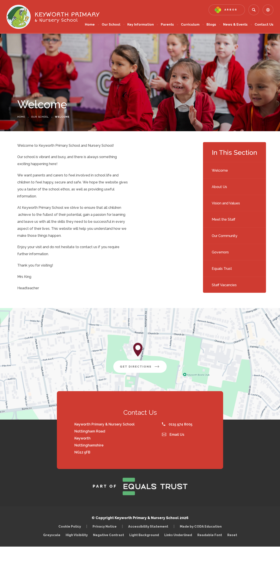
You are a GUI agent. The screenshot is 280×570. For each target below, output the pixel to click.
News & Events (235, 24)
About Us (219, 187)
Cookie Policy (69, 526)
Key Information (140, 24)
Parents (167, 24)
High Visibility (77, 535)
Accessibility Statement (148, 526)
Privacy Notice (105, 526)
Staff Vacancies (224, 285)
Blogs (211, 24)
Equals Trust (222, 269)
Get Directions (143, 369)
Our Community (224, 236)
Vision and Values (226, 203)
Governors (220, 252)
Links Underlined (178, 535)
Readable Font (209, 535)
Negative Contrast (108, 535)
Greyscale (51, 535)
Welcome (220, 170)
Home (90, 24)
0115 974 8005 (180, 424)
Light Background (144, 535)
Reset (232, 535)
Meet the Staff (223, 219)
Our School (111, 24)
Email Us (176, 434)
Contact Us (264, 24)
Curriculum (190, 24)
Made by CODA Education (202, 526)
